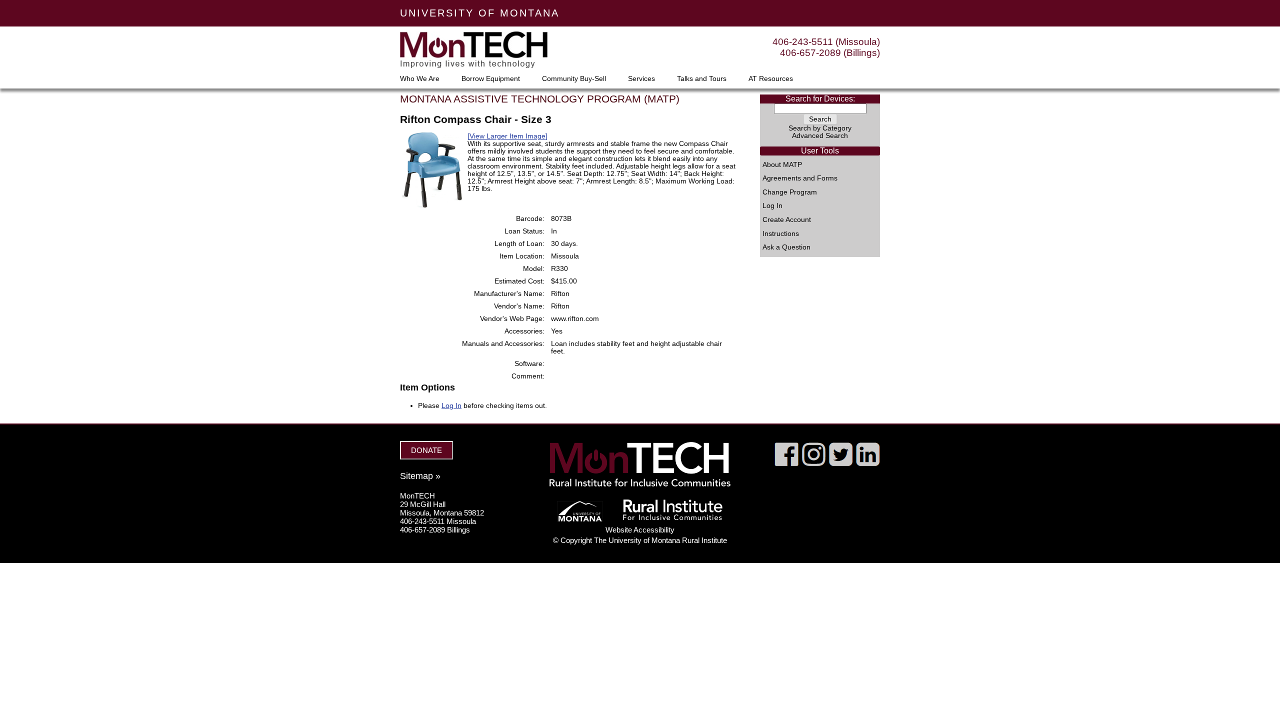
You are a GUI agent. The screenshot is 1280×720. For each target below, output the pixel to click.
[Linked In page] (868, 463)
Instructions (780, 234)
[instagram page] (814, 463)
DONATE (426, 450)
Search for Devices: (820, 98)
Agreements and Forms (800, 178)
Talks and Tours (701, 79)
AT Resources (770, 79)
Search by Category (820, 128)
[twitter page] (840, 463)
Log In (772, 206)
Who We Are (420, 79)
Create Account (786, 220)
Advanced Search (820, 136)
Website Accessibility (640, 530)
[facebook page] (786, 463)
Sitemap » (420, 476)
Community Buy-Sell (574, 79)
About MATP (782, 165)
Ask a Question (786, 247)
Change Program (789, 192)
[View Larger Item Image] (508, 136)
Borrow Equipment (491, 79)
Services (641, 79)
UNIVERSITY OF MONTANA (480, 13)
